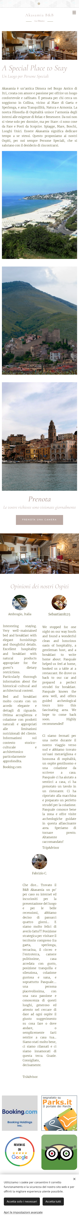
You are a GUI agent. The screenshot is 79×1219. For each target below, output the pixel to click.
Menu (74, 12)
